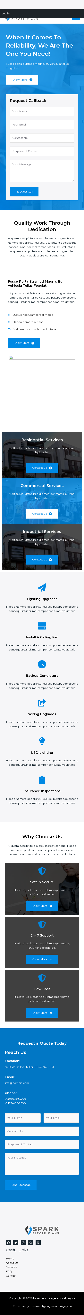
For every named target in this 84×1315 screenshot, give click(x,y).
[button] (24, 343)
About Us (12, 1262)
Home (10, 1258)
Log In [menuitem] (6, 13)
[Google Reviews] (30, 1242)
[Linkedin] (38, 1242)
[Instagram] (23, 1242)
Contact (11, 1275)
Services (11, 1267)
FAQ (9, 1271)
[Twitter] (15, 1242)
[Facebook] (8, 1242)
